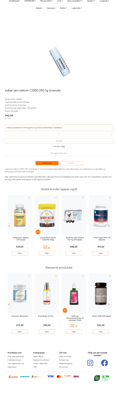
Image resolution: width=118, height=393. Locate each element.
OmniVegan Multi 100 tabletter (102, 239)
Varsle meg (59, 146)
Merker (63, 8)
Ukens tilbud (38, 356)
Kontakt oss (64, 360)
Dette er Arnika (65, 356)
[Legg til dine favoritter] (29, 198)
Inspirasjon (51, 8)
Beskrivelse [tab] (47, 163)
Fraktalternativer (14, 360)
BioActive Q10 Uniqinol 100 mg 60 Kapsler (75, 239)
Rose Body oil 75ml (45, 316)
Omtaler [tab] (71, 163)
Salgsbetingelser (66, 363)
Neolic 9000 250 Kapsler (102, 316)
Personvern (63, 367)
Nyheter (39, 8)
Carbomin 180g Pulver (20, 316)
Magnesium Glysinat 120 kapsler (21, 239)
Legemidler (76, 8)
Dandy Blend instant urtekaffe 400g (48, 239)
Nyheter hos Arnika (41, 360)
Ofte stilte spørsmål (16, 356)
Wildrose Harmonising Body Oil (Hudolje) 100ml (75, 318)
